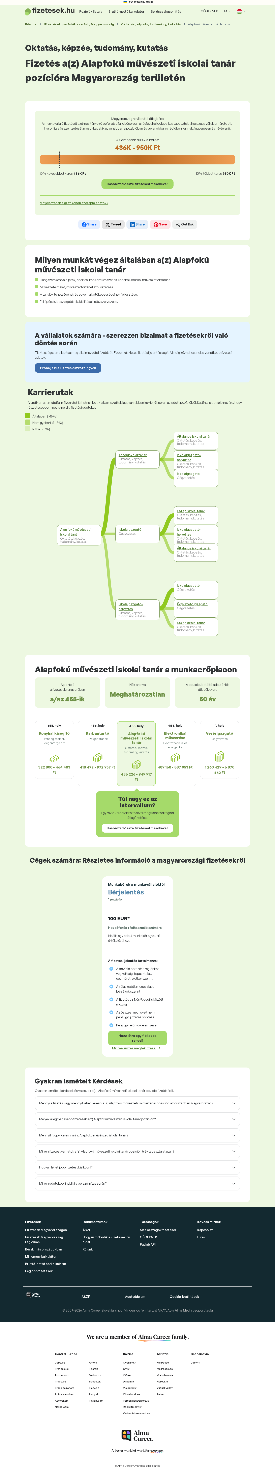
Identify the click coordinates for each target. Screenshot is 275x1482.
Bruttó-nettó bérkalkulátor (45, 1264)
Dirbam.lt (128, 1381)
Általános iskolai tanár (194, 436)
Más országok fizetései (158, 1230)
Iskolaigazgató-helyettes (131, 606)
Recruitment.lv (132, 1406)
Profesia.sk (62, 1368)
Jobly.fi (195, 1362)
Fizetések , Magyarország (79, 24)
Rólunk (88, 1249)
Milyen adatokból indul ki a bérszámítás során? (72, 1183)
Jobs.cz (60, 1362)
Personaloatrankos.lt (136, 1400)
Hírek (201, 1237)
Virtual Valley (165, 1388)
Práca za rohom (64, 1388)
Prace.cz (60, 1381)
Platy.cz (94, 1388)
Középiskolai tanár (133, 455)
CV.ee (127, 1375)
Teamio (93, 1368)
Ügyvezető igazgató (192, 604)
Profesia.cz (62, 1375)
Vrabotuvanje (165, 1375)
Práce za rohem (64, 1394)
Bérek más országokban (43, 1249)
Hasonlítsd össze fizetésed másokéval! (137, 184)
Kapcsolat (205, 1230)
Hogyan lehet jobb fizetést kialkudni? (65, 1167)
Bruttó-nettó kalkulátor (127, 11)
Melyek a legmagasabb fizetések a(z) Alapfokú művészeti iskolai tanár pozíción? (97, 1119)
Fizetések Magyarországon (46, 1230)
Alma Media (184, 1310)
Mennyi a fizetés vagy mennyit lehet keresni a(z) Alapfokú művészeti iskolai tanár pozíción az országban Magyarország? (126, 1103)
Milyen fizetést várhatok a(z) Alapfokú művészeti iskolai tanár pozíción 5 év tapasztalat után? (106, 1151)
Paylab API (148, 1244)
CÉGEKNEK (209, 11)
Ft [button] (226, 11)
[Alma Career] (137, 1436)
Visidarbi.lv (129, 1388)
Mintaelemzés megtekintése (134, 1048)
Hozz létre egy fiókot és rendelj (137, 1038)
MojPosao (163, 1362)
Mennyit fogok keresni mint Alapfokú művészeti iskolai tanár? (83, 1135)
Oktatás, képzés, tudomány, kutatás (151, 24)
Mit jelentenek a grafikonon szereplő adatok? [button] (74, 203)
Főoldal (31, 24)
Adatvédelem (135, 1297)
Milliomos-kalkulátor (41, 1257)
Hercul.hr (162, 1381)
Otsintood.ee (131, 1394)
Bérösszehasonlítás (166, 11)
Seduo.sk (95, 1381)
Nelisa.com (62, 1406)
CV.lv (126, 1368)
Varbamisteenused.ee (136, 1413)
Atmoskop (61, 1400)
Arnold (93, 1362)
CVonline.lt (129, 1362)
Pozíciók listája (90, 11)
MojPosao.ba (165, 1368)
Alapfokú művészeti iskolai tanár (75, 532)
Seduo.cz (95, 1375)
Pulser (160, 1394)
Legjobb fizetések (39, 1271)
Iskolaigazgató (130, 530)
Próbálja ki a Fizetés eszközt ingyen (68, 368)
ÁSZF (87, 1230)
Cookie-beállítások (184, 1297)
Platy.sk (94, 1394)
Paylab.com (96, 1400)
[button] (241, 11)
